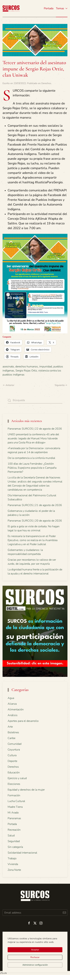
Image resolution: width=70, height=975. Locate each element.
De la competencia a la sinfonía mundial (31, 458)
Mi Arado (13, 812)
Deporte (12, 761)
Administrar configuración (35, 964)
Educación (14, 772)
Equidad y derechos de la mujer (26, 790)
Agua (11, 698)
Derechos (46, 83)
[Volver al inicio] (11, 8)
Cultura (12, 755)
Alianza (12, 704)
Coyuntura (14, 749)
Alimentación (16, 709)
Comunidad (14, 744)
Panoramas (14, 818)
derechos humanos (26, 366)
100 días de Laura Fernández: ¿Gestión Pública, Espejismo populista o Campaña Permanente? (32, 468)
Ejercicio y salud (17, 778)
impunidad (45, 366)
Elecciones (14, 784)
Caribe (11, 738)
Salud (11, 835)
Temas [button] (60, 8)
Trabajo (12, 858)
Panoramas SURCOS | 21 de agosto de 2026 (35, 505)
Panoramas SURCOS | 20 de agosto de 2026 (35, 521)
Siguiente (60, 385)
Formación (14, 795)
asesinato (8, 366)
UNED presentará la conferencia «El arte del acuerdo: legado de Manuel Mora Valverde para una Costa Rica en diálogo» (33, 438)
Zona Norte (14, 870)
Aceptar (35, 949)
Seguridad (14, 841)
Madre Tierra (15, 807)
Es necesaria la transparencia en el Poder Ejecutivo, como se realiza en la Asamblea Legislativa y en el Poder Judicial (32, 540)
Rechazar (35, 957)
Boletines (13, 732)
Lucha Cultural (16, 801)
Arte (10, 727)
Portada (48, 8)
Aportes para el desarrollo (23, 721)
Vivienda (13, 864)
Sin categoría (15, 847)
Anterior (10, 385)
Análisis (13, 715)
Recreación (14, 830)
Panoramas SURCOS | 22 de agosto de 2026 (35, 429)
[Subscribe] (64, 912)
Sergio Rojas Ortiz (26, 370)
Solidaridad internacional (22, 853)
